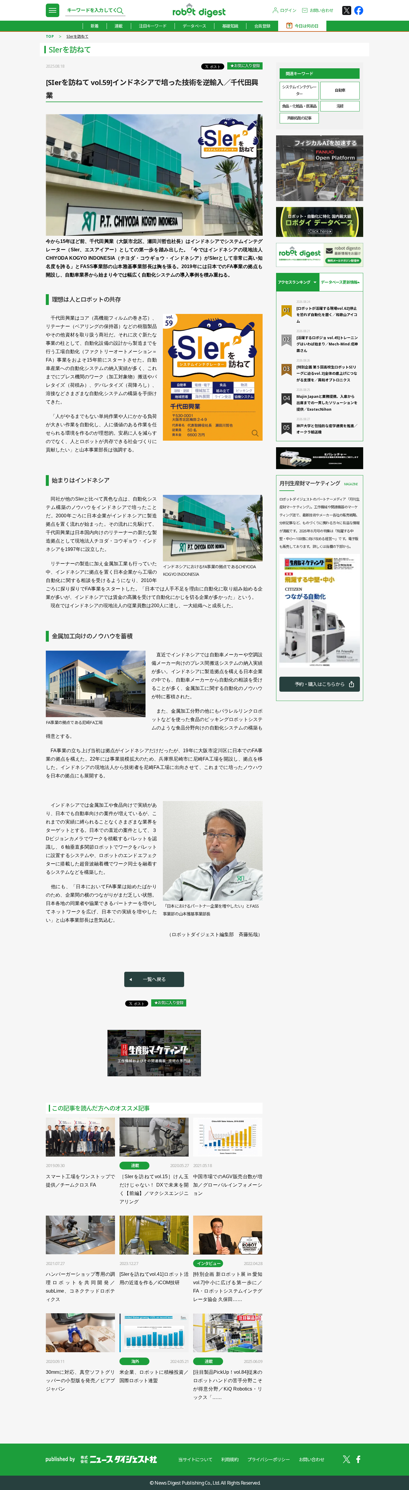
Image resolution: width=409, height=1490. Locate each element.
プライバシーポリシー (268, 1459)
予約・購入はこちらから (320, 684)
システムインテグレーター (299, 90)
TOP (50, 36)
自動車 (340, 90)
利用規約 (229, 1459)
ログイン (288, 10)
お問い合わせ (321, 10)
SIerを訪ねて (77, 36)
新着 (95, 26)
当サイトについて (195, 1459)
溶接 (340, 106)
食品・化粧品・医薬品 (299, 106)
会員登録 (262, 26)
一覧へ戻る (154, 979)
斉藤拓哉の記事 (299, 118)
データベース (194, 26)
